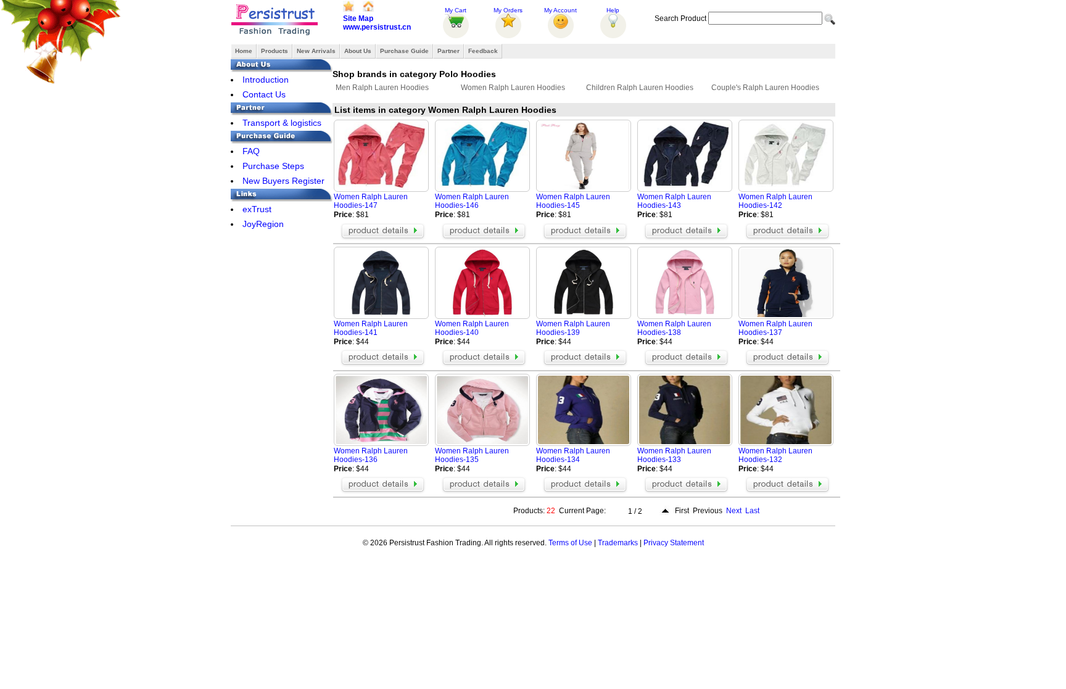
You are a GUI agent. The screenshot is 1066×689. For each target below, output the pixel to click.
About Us (357, 50)
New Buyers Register (283, 181)
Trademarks (618, 542)
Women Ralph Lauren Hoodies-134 (573, 455)
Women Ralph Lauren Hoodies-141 (371, 328)
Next (734, 510)
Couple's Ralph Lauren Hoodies (765, 87)
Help (612, 10)
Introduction (265, 80)
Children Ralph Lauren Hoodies (639, 87)
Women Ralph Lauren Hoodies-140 (472, 328)
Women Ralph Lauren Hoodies (513, 87)
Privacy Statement (673, 542)
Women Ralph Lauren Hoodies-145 (573, 201)
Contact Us (264, 94)
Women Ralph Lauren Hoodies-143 (674, 201)
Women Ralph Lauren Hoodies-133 (674, 455)
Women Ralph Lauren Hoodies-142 (775, 201)
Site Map (358, 18)
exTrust (256, 209)
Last (752, 510)
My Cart (455, 10)
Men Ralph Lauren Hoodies (382, 87)
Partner (448, 50)
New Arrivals (316, 50)
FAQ (251, 151)
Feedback (483, 50)
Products (274, 50)
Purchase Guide (404, 50)
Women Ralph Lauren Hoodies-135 (472, 455)
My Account (560, 10)
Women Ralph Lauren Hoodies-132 (775, 455)
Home (243, 50)
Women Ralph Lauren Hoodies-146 (472, 201)
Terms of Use (570, 542)
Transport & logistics (281, 123)
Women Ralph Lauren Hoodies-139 (573, 328)
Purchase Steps (273, 166)
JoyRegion (263, 224)
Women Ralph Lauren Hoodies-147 (371, 201)
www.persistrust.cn (377, 27)
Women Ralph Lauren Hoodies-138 (674, 328)
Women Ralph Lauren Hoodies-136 (371, 455)
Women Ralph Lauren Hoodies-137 (775, 328)
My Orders (508, 10)
